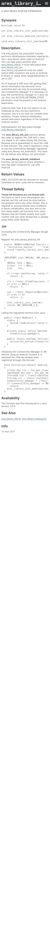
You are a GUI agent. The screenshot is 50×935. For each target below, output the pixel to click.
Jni (2, 97)
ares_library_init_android (22, 3)
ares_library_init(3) (11, 64)
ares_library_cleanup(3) (13, 129)
